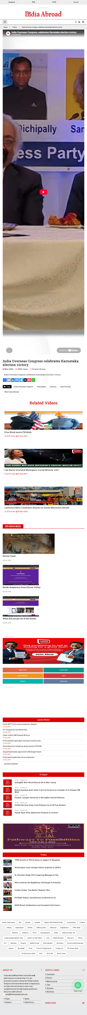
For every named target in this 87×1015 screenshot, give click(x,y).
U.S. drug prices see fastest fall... (15, 730)
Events (23, 681)
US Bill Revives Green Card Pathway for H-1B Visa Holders (40, 805)
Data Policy (29, 1002)
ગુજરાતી (76, 2)
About (27, 999)
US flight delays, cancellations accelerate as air (35, 898)
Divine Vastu (9, 556)
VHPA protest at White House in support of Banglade (37, 860)
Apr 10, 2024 (7, 560)
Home (6, 27)
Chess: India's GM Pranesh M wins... (17, 735)
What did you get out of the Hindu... (20, 618)
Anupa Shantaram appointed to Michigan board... (22, 752)
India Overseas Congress (23, 387)
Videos (14, 27)
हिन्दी (33, 2)
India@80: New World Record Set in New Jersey (35, 782)
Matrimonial (23, 675)
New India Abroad (12, 392)
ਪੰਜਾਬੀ (54, 2)
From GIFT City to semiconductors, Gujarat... (20, 724)
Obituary (63, 681)
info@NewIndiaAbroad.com (16, 994)
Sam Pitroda (65, 387)
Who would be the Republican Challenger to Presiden (38, 882)
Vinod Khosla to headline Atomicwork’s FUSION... (23, 746)
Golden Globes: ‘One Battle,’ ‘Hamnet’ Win (32, 890)
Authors (8, 1002)
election (53, 387)
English (12, 2)
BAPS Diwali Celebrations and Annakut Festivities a (37, 905)
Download (23, 780)
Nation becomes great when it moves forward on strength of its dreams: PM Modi (47, 791)
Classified (64, 670)
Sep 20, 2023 (7, 591)
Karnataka (41, 387)
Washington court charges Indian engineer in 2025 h (38, 867)
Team (7, 999)
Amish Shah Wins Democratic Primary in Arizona (36, 813)
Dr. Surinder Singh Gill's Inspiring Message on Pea (36, 875)
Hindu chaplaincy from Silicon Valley (22, 587)
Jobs (64, 675)
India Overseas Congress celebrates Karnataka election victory (42, 27)
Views (17, 780)
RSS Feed (50, 992)
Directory (23, 670)
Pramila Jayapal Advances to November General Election (39, 797)
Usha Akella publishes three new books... (19, 757)
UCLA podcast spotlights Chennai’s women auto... (22, 741)
